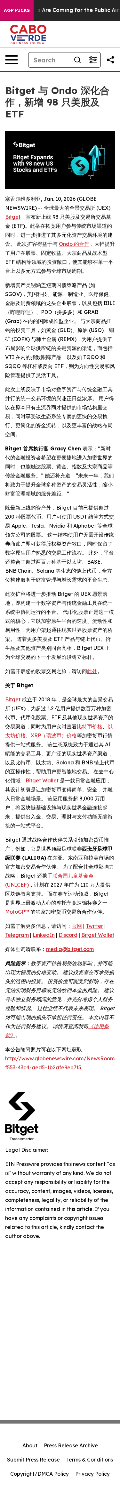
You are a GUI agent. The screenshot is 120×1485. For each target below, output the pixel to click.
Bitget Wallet (42, 780)
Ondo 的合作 (74, 244)
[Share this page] (110, 59)
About (29, 1445)
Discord (68, 935)
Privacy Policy (92, 1474)
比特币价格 (89, 726)
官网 (77, 926)
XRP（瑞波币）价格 (54, 735)
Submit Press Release (33, 1459)
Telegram (17, 935)
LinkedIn (44, 935)
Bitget (12, 217)
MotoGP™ (17, 912)
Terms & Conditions (89, 1459)
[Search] (77, 59)
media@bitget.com (70, 949)
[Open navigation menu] (11, 59)
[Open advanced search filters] (92, 59)
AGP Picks (17, 10)
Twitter (94, 926)
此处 (92, 671)
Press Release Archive (71, 1445)
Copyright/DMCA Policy (39, 1474)
